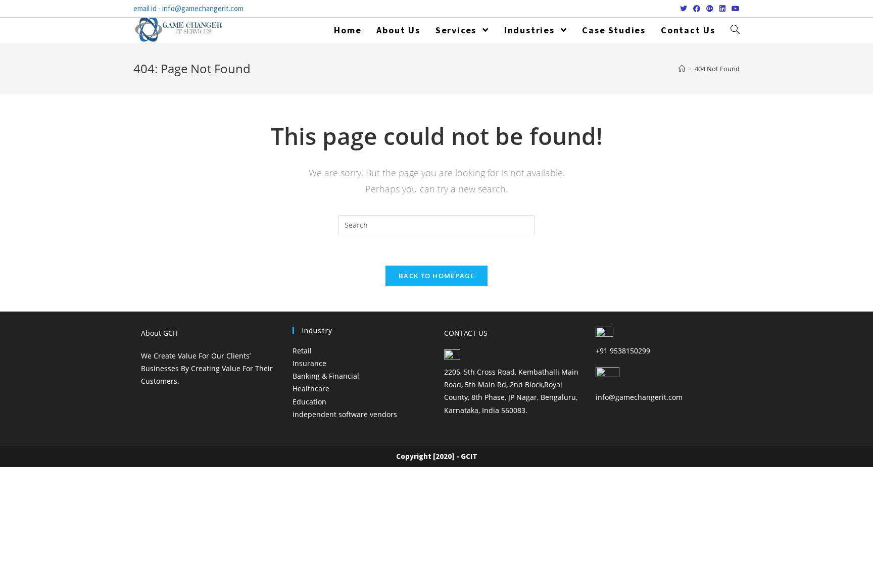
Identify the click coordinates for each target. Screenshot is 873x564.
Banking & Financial (326, 376)
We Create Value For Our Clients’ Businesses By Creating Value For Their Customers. (207, 368)
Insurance (309, 363)
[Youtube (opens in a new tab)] (734, 9)
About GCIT (160, 333)
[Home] (681, 68)
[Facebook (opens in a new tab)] (696, 9)
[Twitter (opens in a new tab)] (683, 9)
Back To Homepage (436, 275)
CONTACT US (466, 333)
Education (309, 401)
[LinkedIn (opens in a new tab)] (722, 9)
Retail (302, 350)
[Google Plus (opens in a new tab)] (709, 9)
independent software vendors (345, 414)
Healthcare (311, 388)
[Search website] (735, 30)
